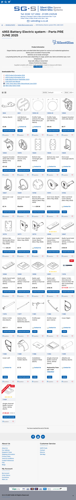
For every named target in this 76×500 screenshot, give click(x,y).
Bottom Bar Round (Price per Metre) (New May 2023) (38, 199)
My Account (5, 473)
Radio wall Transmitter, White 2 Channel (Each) (38, 280)
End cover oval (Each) (8, 198)
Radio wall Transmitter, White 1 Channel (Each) (23, 280)
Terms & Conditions (8, 458)
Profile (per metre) (36, 319)
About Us (5, 448)
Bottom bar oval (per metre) (53, 158)
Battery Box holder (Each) (22, 359)
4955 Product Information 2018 (15, 77)
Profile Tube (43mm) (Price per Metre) (52, 119)
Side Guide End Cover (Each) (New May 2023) (37, 240)
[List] (5, 92)
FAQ (3, 462)
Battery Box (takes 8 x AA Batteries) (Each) (23, 319)
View (20, 130)
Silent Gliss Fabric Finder (12, 85)
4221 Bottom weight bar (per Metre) (23, 119)
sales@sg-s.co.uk (39, 20)
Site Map (42, 454)
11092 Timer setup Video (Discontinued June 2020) (21, 83)
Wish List (5, 479)
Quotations (5, 477)
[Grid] (2, 92)
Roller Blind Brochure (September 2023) (17, 79)
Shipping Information (8, 454)
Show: (66, 92)
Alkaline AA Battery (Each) (67, 359)
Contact (42, 450)
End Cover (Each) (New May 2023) (53, 198)
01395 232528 (49, 13)
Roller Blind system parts (25, 25)
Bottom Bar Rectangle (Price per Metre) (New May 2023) (9, 241)
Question (6, 135)
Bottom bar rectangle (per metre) (37, 158)
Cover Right (66, 318)
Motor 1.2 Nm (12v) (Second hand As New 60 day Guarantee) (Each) (68, 281)
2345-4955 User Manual (12, 81)
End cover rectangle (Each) (68, 158)
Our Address (6, 450)
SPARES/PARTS (10, 25)
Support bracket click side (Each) (68, 118)
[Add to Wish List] (13, 135)
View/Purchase (8, 130)
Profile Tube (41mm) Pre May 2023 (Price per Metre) (38, 119)
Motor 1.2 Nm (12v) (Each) (7, 319)
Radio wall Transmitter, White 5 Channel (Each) (53, 280)
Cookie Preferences (8, 460)
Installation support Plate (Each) (37, 359)
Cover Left (6, 358)
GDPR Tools (43, 448)
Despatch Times (7, 452)
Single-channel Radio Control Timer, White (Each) (52, 360)
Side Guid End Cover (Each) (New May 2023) (67, 198)
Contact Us (22, 126)
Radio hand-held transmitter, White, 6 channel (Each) (9, 280)
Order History (6, 475)
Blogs (3, 464)
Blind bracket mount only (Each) (22, 158)
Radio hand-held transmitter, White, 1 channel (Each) (53, 241)
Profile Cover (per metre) (51, 319)
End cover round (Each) (23, 198)
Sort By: (45, 92)
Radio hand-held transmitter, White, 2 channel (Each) (68, 241)
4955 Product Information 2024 (15, 75)
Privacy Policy (6, 456)
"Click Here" (50, 371)
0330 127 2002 (32, 13)
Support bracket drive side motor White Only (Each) (9, 159)
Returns (42, 452)
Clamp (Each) (7, 117)
